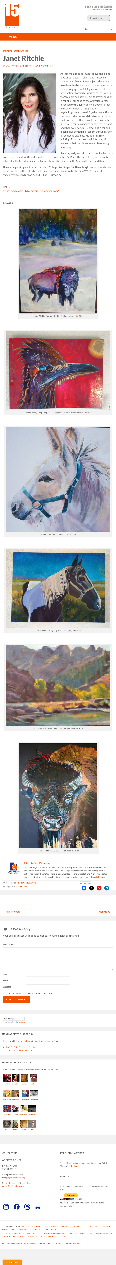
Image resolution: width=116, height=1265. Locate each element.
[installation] (15, 1100)
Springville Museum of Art (42, 1236)
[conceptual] (23, 1115)
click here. (74, 1166)
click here (99, 877)
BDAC (90, 1233)
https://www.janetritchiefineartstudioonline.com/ (31, 190)
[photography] (34, 1100)
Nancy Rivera (13, 911)
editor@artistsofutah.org (13, 1186)
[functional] (15, 1115)
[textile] (7, 1115)
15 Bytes (107, 1227)
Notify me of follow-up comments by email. (31, 993)
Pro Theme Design (69, 1243)
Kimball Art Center (14, 1236)
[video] (33, 1085)
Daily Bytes (65, 1227)
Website (7, 987)
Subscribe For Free (98, 18)
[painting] (7, 1085)
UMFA (81, 1233)
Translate (21, 1022)
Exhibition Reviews (46, 1227)
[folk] (32, 1130)
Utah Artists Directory (18, 66)
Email (6, 980)
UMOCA (37, 1233)
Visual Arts (27, 1227)
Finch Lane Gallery (54, 1233)
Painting (7, 50)
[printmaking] (25, 1100)
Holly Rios (104, 911)
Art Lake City (53, 1229)
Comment (8, 945)
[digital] (24, 1085)
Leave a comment (44, 66)
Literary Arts (93, 1227)
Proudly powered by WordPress (18, 1243)
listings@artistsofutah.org (13, 1177)
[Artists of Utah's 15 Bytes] (40, 15)
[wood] (23, 1130)
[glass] (15, 1130)
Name (6, 974)
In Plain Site (37, 1229)
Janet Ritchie (21, 886)
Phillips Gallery (22, 1233)
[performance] (32, 1115)
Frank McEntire (104, 1233)
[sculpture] (15, 1085)
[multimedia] (7, 1100)
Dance (5, 1229)
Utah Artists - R (22, 50)
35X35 (62, 1236)
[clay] (7, 1130)
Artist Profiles (19, 1229)
